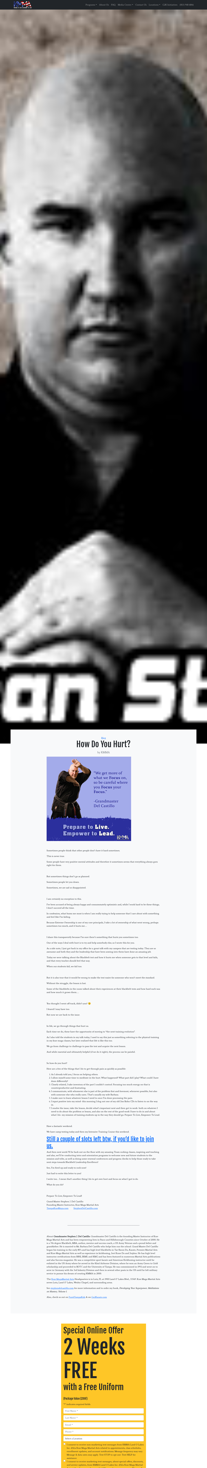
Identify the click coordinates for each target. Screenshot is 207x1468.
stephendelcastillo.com (62, 1288)
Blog (103, 738)
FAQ (113, 4)
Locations (154, 4)
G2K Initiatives (170, 4)
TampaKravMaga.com (57, 1208)
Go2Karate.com (99, 1297)
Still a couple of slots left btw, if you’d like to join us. (100, 1142)
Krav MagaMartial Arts (62, 1279)
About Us (104, 4)
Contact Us (141, 4)
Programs (90, 4)
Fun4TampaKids (77, 1297)
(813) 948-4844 (187, 4)
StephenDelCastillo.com (86, 1208)
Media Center (124, 4)
